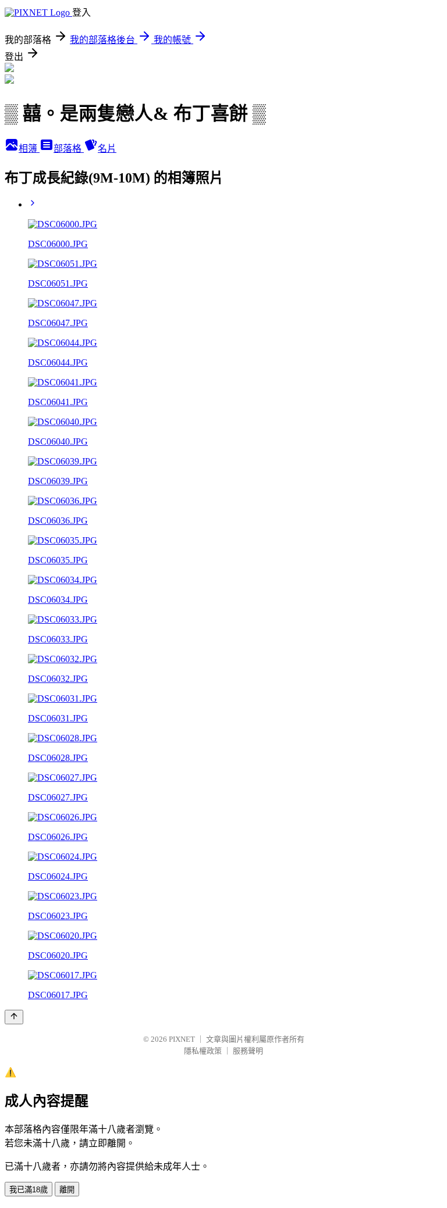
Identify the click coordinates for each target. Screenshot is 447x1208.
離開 (66, 1189)
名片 (107, 148)
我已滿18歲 (28, 1189)
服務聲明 (248, 1050)
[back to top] (14, 1017)
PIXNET (182, 1039)
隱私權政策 (203, 1050)
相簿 (29, 148)
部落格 (69, 148)
